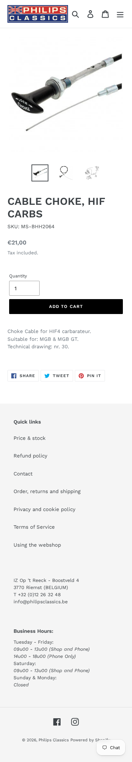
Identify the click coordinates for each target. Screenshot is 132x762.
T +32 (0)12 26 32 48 (37, 594)
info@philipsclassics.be (41, 601)
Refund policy (30, 456)
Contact (23, 474)
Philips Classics (54, 740)
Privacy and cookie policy (44, 509)
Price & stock (30, 438)
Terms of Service (34, 527)
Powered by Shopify (90, 740)
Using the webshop (37, 545)
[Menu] (120, 13)
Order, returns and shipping (47, 491)
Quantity (18, 275)
